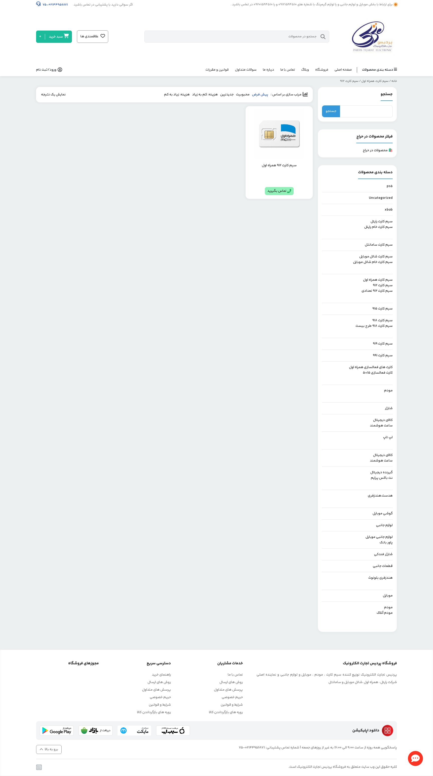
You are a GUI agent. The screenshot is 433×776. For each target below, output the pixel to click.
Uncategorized (381, 198)
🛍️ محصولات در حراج (378, 150)
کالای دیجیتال (383, 420)
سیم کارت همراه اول (375, 81)
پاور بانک (386, 542)
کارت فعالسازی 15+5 (378, 373)
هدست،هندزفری (380, 496)
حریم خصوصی (232, 697)
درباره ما (268, 70)
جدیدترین (227, 94)
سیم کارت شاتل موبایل (376, 256)
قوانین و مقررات (217, 70)
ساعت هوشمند (381, 425)
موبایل (388, 595)
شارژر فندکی (383, 554)
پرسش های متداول (228, 690)
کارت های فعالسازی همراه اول (371, 367)
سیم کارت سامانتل (379, 245)
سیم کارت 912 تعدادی (377, 291)
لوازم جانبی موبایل (379, 537)
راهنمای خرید (161, 675)
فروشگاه (321, 70)
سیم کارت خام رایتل (378, 227)
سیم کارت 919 (383, 344)
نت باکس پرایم (382, 478)
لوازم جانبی (384, 525)
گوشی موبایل (383, 513)
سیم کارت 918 (382, 320)
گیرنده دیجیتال (381, 472)
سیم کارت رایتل (382, 221)
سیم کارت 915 (382, 309)
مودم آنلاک (385, 613)
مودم (388, 390)
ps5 (390, 186)
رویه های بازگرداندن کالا (226, 712)
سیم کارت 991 (383, 355)
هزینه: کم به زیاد (205, 94)
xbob (389, 210)
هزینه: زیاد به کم (177, 94)
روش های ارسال (231, 682)
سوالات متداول (246, 70)
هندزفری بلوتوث (380, 578)
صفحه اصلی (343, 70)
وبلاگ (305, 70)
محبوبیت (243, 94)
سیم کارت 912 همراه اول (279, 165)
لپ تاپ (388, 437)
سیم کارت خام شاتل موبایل (373, 262)
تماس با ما (287, 70)
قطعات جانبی (383, 566)
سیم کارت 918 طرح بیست (374, 326)
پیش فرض (260, 94)
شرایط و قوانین (232, 705)
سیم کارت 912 (383, 285)
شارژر (389, 408)
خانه (394, 81)
